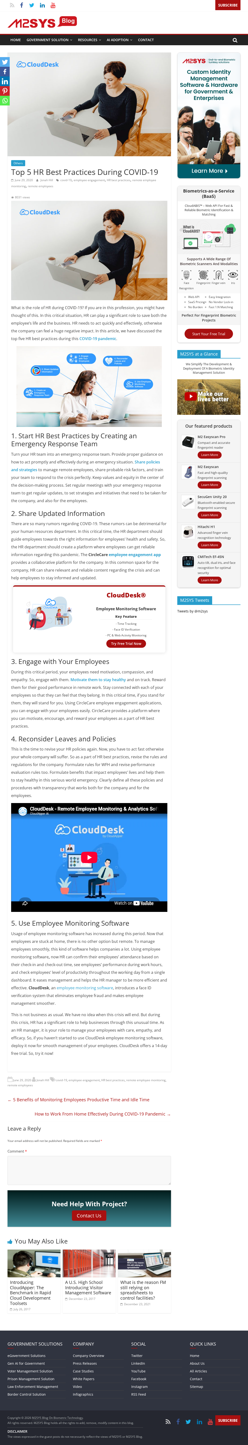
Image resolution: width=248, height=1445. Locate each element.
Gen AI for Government (26, 1363)
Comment (17, 1151)
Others (18, 163)
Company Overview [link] (88, 1355)
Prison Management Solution (31, 1379)
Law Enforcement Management (33, 1386)
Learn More (209, 455)
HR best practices (118, 180)
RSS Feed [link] (138, 1394)
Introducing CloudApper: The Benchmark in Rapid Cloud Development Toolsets (30, 1292)
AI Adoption (118, 39)
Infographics (83, 1394)
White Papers (83, 1379)
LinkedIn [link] (138, 1363)
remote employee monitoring (146, 1080)
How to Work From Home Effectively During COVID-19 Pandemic (103, 1114)
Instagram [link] (139, 1386)
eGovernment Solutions (27, 1355)
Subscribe (228, 5)
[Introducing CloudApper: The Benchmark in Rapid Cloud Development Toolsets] (34, 1252)
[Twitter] (5, 62)
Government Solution (48, 39)
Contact (146, 39)
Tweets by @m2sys (192, 611)
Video (77, 1386)
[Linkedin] (5, 81)
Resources (87, 39)
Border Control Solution (27, 1394)
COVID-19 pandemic (97, 338)
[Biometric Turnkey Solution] (209, 55)
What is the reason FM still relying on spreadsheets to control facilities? (143, 1290)
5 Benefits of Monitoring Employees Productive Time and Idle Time (78, 1099)
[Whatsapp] (5, 100)
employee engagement (89, 180)
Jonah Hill (47, 180)
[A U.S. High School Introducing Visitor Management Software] (89, 1252)
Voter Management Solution (30, 1371)
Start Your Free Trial (208, 333)
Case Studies (83, 1371)
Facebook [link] (138, 1379)
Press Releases (85, 1363)
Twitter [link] (137, 1355)
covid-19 (66, 180)
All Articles (198, 1371)
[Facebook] (5, 71)
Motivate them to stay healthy (98, 679)
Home (15, 39)
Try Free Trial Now (126, 643)
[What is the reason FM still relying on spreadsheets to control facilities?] (144, 1252)
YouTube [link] (138, 1371)
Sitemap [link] (196, 1386)
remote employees (40, 186)
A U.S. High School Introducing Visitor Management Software (88, 1287)
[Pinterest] (5, 91)
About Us (197, 1363)
